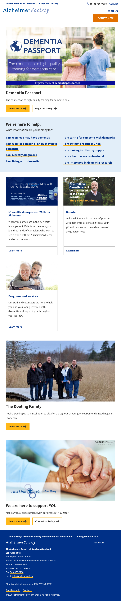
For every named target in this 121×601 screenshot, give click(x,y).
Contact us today (45, 521)
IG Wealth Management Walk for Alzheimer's (29, 213)
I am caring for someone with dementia (89, 137)
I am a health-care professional (83, 156)
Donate (71, 212)
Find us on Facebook (107, 542)
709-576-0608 (20, 564)
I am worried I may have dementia (28, 137)
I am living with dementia (23, 161)
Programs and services (23, 296)
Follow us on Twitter (113, 542)
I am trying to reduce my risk (82, 144)
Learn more (15, 250)
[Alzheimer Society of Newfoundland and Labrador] (26, 11)
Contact (113, 3)
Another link (13, 590)
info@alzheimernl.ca (22, 576)
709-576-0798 (16, 572)
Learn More (15, 108)
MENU (114, 11)
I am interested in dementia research (87, 162)
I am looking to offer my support (84, 150)
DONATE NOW (105, 18)
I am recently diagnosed (21, 155)
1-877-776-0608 (22, 568)
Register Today (43, 108)
